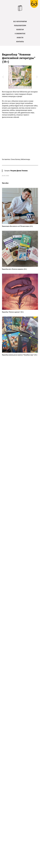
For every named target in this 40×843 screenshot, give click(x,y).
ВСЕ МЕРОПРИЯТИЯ (20, 21)
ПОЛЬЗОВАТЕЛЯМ (20, 25)
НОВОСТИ (20, 37)
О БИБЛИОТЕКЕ (20, 33)
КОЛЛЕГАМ (20, 29)
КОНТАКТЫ (20, 41)
